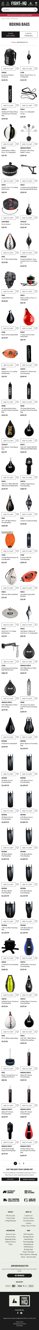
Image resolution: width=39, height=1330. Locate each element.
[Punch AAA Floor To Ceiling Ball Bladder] (10, 614)
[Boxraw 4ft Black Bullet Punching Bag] (10, 873)
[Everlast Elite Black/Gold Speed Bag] (10, 429)
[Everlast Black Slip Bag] (29, 207)
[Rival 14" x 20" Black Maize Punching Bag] (10, 503)
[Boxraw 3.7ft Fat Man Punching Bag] (10, 910)
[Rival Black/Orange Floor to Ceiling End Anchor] (10, 1057)
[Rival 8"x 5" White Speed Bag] (10, 1021)
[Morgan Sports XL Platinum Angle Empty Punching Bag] (10, 1131)
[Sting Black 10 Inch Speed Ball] (10, 317)
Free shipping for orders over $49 (19, 15)
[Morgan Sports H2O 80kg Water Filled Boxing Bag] (29, 650)
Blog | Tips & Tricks (28, 1226)
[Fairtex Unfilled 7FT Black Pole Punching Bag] (29, 354)
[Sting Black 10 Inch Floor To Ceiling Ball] (29, 57)
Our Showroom (28, 1221)
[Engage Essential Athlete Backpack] (10, 57)
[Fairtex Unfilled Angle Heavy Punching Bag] (29, 466)
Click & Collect (28, 1218)
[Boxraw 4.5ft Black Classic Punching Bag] (29, 800)
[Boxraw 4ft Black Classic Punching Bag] (10, 800)
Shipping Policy (10, 1239)
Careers (28, 1223)
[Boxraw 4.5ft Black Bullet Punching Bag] (29, 873)
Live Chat (10, 1179)
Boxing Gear (28, 1249)
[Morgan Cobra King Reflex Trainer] (29, 133)
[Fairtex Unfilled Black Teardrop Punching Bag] (29, 984)
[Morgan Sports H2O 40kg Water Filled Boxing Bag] (10, 687)
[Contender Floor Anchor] (10, 207)
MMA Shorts (28, 1247)
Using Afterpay (10, 1221)
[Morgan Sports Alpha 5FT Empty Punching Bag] (10, 1094)
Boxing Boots (28, 1244)
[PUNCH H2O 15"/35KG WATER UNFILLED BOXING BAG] (10, 466)
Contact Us (28, 1216)
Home (3, 18)
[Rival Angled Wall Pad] (10, 280)
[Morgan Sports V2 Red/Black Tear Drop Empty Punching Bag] (29, 1131)
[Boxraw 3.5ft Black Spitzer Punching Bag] (29, 910)
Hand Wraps (28, 1239)
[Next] (23, 1163)
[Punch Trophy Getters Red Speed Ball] (29, 317)
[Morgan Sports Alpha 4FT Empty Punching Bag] (29, 1094)
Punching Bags (28, 1242)
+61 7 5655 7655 (31, 1318)
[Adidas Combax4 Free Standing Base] (10, 947)
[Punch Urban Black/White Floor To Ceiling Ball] (10, 133)
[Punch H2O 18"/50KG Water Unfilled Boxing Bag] (29, 1021)
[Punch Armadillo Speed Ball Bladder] (29, 577)
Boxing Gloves (28, 1237)
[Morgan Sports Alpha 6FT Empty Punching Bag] (29, 1057)
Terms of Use (10, 1234)
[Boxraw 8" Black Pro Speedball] (10, 726)
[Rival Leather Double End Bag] (29, 503)
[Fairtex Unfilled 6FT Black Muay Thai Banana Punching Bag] (10, 94)
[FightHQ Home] (19, 1300)
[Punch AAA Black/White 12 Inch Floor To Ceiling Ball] (29, 614)
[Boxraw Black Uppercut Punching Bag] (29, 726)
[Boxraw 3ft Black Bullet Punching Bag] (10, 836)
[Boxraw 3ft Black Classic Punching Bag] (10, 763)
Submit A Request (29, 1179)
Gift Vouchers (28, 1234)
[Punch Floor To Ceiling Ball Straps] (29, 94)
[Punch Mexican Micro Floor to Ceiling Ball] (29, 280)
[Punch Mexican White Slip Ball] (10, 577)
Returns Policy (10, 1242)
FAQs (11, 1244)
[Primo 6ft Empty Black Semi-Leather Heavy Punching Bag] (10, 391)
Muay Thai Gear (28, 1252)
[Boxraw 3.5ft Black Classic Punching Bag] (29, 763)
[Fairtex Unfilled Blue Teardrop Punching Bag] (29, 947)
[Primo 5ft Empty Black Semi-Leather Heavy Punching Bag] (29, 391)
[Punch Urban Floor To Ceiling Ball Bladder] (10, 354)
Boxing (8, 18)
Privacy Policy (10, 1237)
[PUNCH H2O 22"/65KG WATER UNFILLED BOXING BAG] (29, 429)
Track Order (10, 1218)
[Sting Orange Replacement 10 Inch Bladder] (10, 540)
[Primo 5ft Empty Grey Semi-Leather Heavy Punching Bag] (29, 687)
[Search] (35, 10)
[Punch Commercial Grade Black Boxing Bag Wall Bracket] (29, 170)
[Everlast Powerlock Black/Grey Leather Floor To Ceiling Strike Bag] (29, 242)
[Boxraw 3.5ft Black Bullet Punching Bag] (29, 836)
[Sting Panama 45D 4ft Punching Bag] (29, 540)
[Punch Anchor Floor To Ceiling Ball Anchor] (10, 170)
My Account (10, 1216)
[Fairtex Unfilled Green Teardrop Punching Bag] (10, 984)
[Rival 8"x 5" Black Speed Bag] (10, 242)
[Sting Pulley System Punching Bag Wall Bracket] (10, 650)
